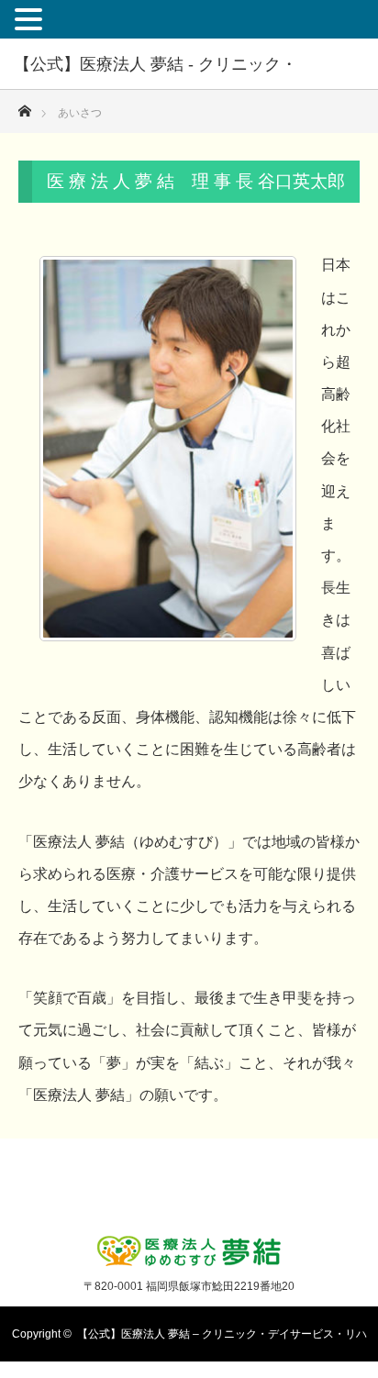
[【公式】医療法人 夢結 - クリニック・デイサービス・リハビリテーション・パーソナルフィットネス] (189, 1252)
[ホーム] (24, 106)
